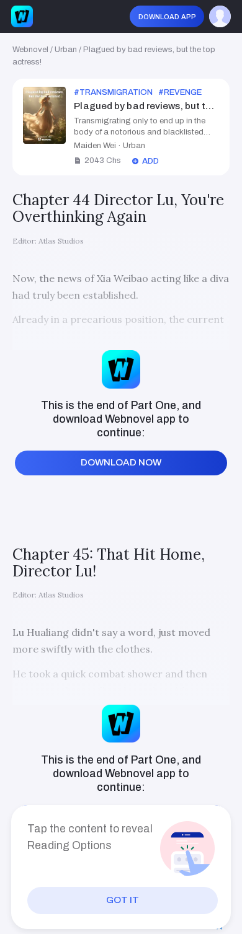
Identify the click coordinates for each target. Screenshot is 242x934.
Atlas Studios (61, 240)
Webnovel (30, 49)
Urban (66, 49)
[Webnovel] (22, 16)
